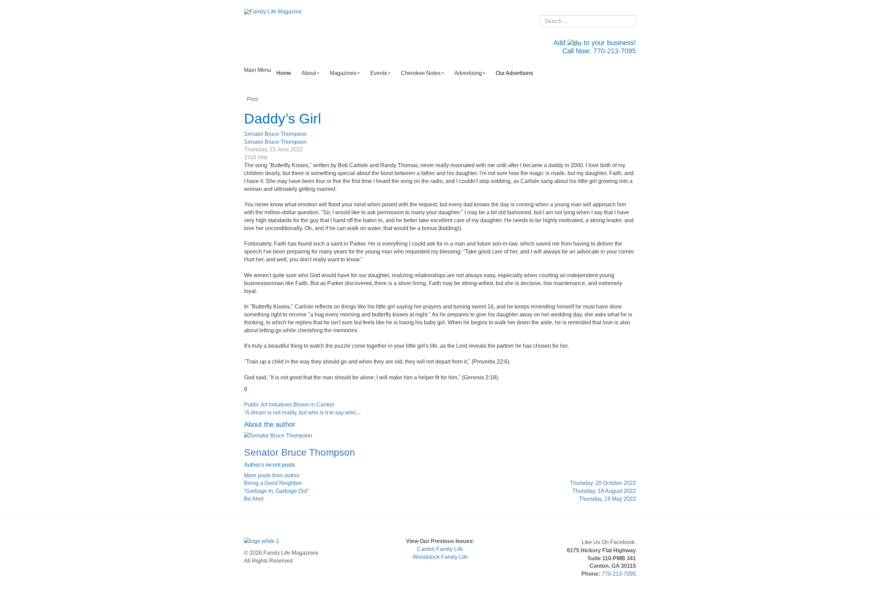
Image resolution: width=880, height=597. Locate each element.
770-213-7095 (614, 51)
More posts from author (272, 475)
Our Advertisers (514, 73)
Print (252, 99)
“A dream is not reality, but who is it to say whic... (302, 412)
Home (283, 73)
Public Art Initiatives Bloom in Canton (289, 405)
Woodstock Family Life (440, 557)
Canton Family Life (440, 549)
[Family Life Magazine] (273, 11)
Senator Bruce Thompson (275, 134)
